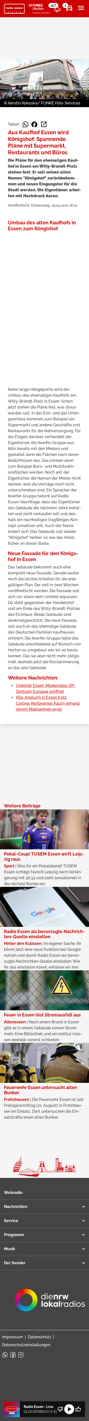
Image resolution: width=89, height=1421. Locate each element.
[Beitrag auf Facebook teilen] (34, 124)
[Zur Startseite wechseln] (14, 9)
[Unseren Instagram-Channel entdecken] (21, 1355)
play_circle (69, 1409)
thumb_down (60, 1409)
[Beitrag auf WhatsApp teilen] (25, 124)
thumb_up (78, 1409)
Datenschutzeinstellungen (26, 1345)
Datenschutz (39, 1337)
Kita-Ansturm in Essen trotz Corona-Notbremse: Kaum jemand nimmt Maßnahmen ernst (48, 703)
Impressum (12, 1337)
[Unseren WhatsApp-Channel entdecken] (5, 1355)
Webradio (13, 1192)
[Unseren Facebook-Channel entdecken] (13, 1355)
